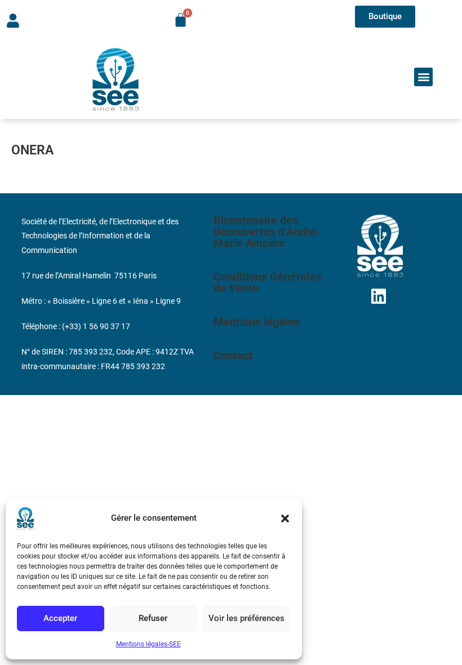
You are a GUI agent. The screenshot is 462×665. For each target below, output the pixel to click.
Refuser (153, 618)
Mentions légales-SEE (148, 644)
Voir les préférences (246, 618)
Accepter (60, 618)
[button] (285, 518)
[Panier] (180, 20)
